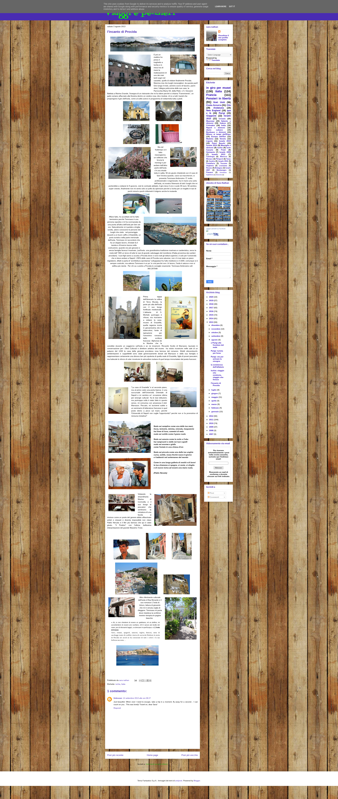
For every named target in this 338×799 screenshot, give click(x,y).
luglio (214, 390)
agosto (214, 340)
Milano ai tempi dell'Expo (218, 134)
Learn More (220, 6)
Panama (209, 172)
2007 (211, 434)
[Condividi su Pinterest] (150, 680)
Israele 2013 (218, 154)
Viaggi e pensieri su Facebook (216, 228)
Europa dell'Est (218, 136)
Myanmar (210, 121)
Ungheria (210, 166)
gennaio (215, 411)
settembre (216, 336)
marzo (214, 404)
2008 (211, 430)
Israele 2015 (225, 141)
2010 (211, 423)
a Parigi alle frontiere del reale (217, 345)
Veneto (223, 139)
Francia (211, 95)
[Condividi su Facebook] (147, 680)
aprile (214, 401)
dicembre (215, 325)
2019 (211, 300)
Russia (209, 168)
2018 (211, 304)
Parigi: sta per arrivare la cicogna (217, 359)
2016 (211, 311)
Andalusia (218, 108)
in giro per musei (218, 87)
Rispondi (117, 708)
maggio (215, 397)
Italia (123, 684)
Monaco (209, 159)
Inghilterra (209, 174)
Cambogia (210, 156)
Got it (232, 6)
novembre (216, 329)
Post (211, 493)
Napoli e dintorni (215, 128)
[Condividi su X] (145, 680)
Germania (210, 152)
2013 (211, 322)
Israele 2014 (211, 145)
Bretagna (218, 168)
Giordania (223, 172)
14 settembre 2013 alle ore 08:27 (137, 698)
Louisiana (223, 166)
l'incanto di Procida (216, 384)
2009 (211, 427)
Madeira (209, 139)
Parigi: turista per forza (217, 352)
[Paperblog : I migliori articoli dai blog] (212, 236)
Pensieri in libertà (218, 98)
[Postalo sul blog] (142, 680)
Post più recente (115, 755)
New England (213, 110)
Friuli (223, 150)
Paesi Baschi (218, 143)
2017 (211, 308)
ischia (118, 684)
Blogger (197, 781)
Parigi (222, 113)
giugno (214, 393)
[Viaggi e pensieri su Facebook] (207, 231)
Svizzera (219, 174)
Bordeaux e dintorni (216, 132)
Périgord (219, 159)
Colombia (210, 125)
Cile (229, 105)
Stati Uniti (219, 102)
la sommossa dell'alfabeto (217, 366)
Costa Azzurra (213, 105)
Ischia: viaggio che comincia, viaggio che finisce (217, 374)
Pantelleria (210, 163)
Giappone (211, 116)
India (223, 125)
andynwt (178, 781)
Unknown (118, 698)
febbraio (215, 408)
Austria (212, 161)
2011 (211, 420)
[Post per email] (135, 680)
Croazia (222, 119)
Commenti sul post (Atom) (157, 764)
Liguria (209, 141)
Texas (228, 159)
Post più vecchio (189, 755)
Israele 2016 (223, 161)
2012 (211, 416)
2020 (211, 297)
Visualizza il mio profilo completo (223, 37)
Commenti (214, 497)
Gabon (223, 123)
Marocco (223, 156)
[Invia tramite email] (140, 680)
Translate (216, 60)
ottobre (215, 332)
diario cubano (214, 130)
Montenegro (221, 170)
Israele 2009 (225, 152)
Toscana (223, 163)
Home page (152, 755)
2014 (211, 318)
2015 (211, 315)
